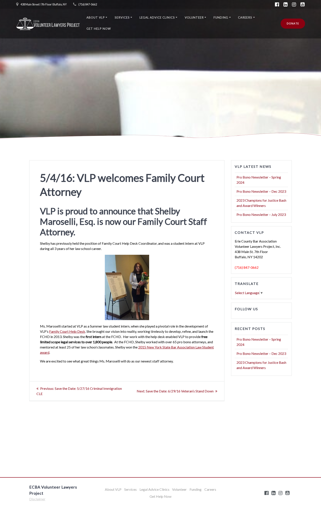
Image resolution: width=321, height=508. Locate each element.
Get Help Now (98, 28)
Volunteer (194, 17)
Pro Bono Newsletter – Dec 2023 (261, 191)
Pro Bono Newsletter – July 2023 (261, 214)
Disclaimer (37, 499)
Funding (221, 17)
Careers (245, 17)
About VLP (95, 17)
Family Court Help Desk (67, 331)
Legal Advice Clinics (157, 17)
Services (122, 17)
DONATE (293, 23)
